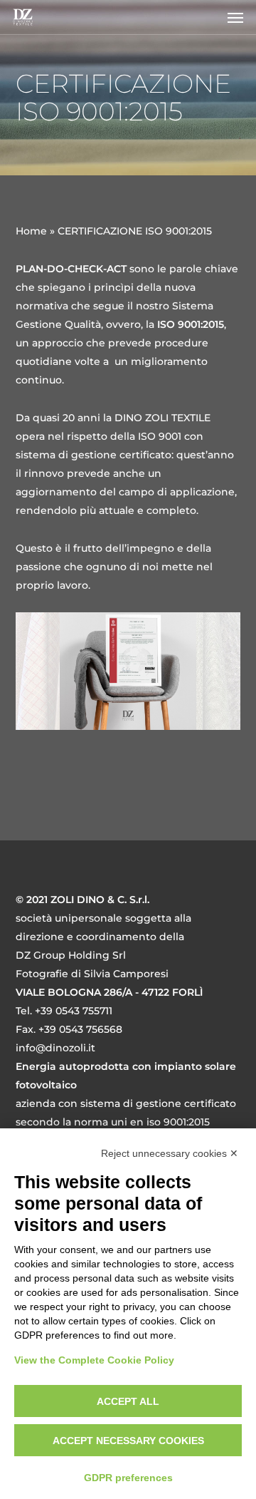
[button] (235, 17)
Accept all (128, 1401)
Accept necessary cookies (128, 1440)
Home (31, 231)
